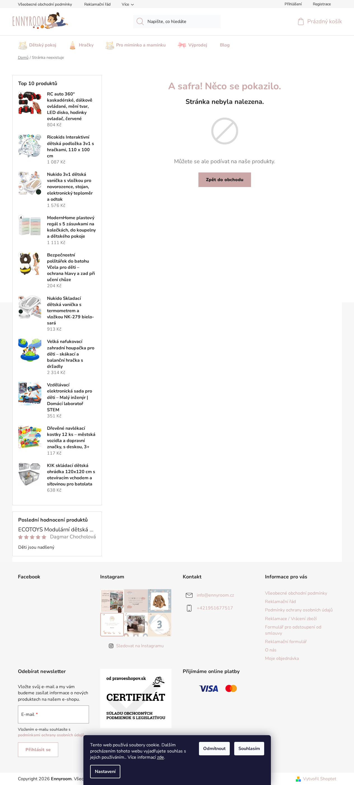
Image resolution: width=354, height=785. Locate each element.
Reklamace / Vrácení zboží (291, 619)
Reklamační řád (97, 4)
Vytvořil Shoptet (319, 779)
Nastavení (105, 771)
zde (160, 757)
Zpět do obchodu (224, 180)
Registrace (322, 4)
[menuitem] (37, 43)
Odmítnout (214, 749)
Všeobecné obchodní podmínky (45, 4)
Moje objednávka (282, 658)
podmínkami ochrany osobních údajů (51, 735)
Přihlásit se (38, 750)
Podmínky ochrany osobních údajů (299, 610)
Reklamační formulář (286, 642)
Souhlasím (249, 749)
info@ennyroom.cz (215, 595)
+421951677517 (215, 608)
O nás (270, 650)
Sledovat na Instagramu (140, 646)
